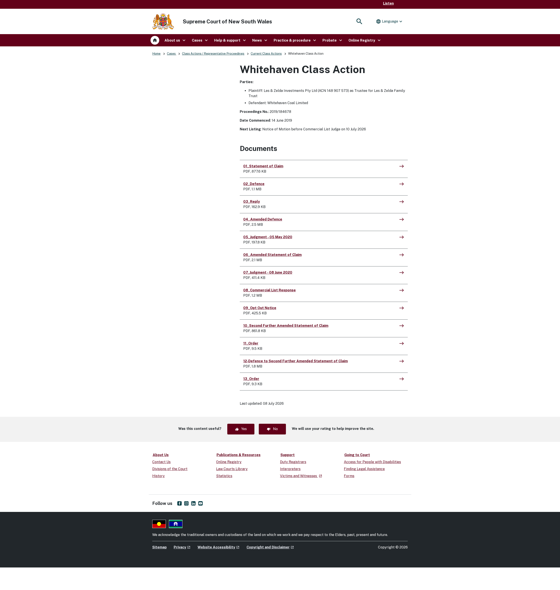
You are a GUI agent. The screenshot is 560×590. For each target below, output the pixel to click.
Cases (171, 53)
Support (287, 455)
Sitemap (159, 547)
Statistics (224, 476)
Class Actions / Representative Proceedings (213, 53)
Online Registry (229, 462)
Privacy (182, 547)
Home (156, 53)
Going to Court (357, 455)
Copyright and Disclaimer (270, 547)
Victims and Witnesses (301, 476)
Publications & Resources (239, 455)
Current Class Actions (266, 53)
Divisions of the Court (169, 469)
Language (389, 21)
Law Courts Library (232, 469)
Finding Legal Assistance (364, 469)
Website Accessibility (219, 547)
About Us (161, 455)
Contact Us (161, 462)
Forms (349, 476)
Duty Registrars (293, 462)
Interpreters (290, 469)
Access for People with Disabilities (372, 462)
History (158, 476)
